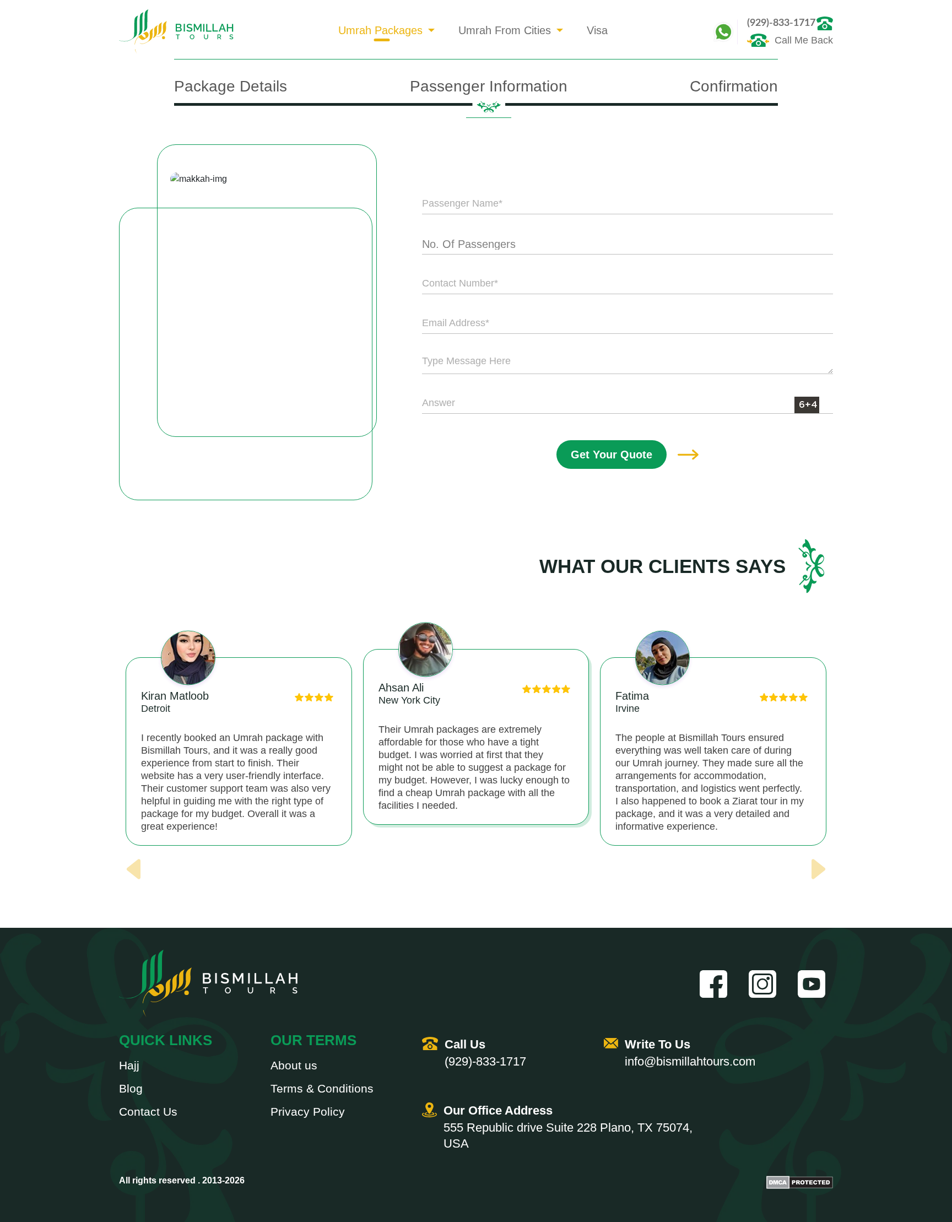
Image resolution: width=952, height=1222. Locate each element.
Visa (597, 30)
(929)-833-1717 (781, 23)
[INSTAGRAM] (766, 984)
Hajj (129, 1065)
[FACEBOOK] (717, 984)
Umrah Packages (380, 30)
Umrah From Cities (504, 30)
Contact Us (148, 1112)
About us (294, 1065)
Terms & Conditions (322, 1089)
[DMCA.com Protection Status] (799, 1182)
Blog (131, 1089)
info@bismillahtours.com (690, 1061)
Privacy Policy (308, 1112)
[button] (476, 879)
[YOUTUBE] (815, 984)
